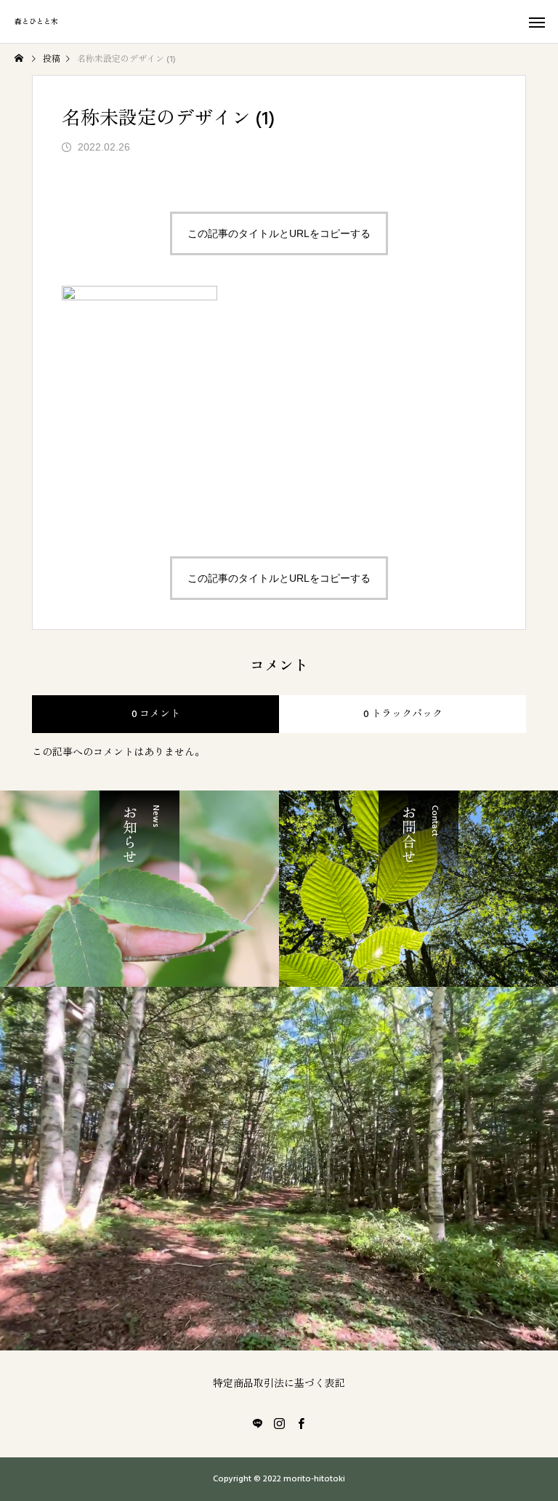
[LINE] (257, 1423)
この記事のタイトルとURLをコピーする (279, 233)
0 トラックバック (402, 714)
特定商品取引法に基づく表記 (279, 1384)
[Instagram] (279, 1423)
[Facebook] (301, 1423)
